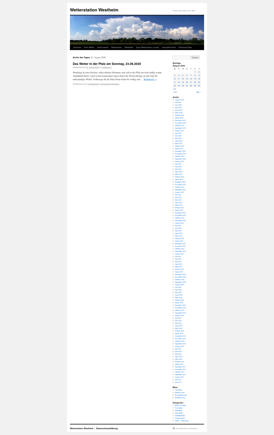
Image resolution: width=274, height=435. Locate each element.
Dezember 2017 (180, 367)
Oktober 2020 (179, 279)
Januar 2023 (179, 210)
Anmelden (178, 390)
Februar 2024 (179, 177)
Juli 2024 (178, 164)
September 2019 (180, 313)
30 (199, 85)
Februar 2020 (179, 300)
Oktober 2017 (179, 372)
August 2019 (179, 315)
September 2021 (180, 251)
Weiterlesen (150, 79)
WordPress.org (180, 397)
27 (187, 85)
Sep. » (198, 92)
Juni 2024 (178, 166)
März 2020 (178, 297)
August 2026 (179, 100)
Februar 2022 (179, 238)
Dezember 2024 (180, 151)
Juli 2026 (178, 102)
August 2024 (179, 161)
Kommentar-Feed (181, 395)
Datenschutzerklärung (107, 428)
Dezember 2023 (180, 182)
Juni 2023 (178, 197)
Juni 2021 (178, 259)
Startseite (77, 47)
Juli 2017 (178, 379)
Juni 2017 (178, 382)
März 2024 (178, 174)
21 (191, 82)
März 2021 (178, 266)
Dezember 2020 (180, 274)
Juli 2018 (178, 349)
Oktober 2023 (179, 187)
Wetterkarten (116, 47)
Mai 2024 (178, 169)
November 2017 (180, 369)
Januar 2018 (179, 364)
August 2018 (179, 346)
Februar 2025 (179, 146)
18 (179, 82)
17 (175, 82)
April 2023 (178, 202)
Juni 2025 (178, 135)
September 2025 (180, 128)
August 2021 (179, 254)
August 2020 (179, 284)
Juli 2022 (178, 225)
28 (191, 85)
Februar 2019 (179, 331)
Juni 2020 (178, 290)
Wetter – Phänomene (182, 420)
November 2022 (180, 215)
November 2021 (180, 246)
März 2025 (178, 143)
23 (199, 82)
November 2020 (180, 277)
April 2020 (178, 295)
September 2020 (180, 282)
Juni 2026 (178, 105)
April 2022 (178, 233)
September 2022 (180, 220)
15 (195, 78)
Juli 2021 (178, 256)
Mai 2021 (178, 261)
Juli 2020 (178, 287)
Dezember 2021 (180, 243)
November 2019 (180, 307)
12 (183, 78)
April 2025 (178, 141)
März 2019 (178, 328)
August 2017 (179, 377)
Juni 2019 (178, 320)
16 (199, 78)
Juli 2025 (178, 133)
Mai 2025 (178, 138)
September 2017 (180, 374)
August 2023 (179, 192)
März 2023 (178, 205)
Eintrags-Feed (179, 392)
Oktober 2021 (179, 248)
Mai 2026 (178, 107)
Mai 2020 (178, 292)
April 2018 (178, 356)
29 (195, 85)
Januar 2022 (179, 241)
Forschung (178, 408)
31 (175, 89)
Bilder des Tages (180, 405)
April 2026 (178, 110)
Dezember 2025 (180, 120)
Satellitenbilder (180, 415)
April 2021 (178, 264)
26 (183, 85)
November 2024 (180, 153)
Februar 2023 (179, 207)
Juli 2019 (178, 318)
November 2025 (180, 123)
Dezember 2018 (180, 336)
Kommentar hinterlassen (109, 84)
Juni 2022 (178, 228)
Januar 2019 (179, 333)
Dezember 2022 (180, 213)
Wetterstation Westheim (94, 10)
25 (179, 85)
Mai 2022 (178, 230)
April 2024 (178, 171)
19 (183, 82)
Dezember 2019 (180, 305)
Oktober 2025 (179, 125)
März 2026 (178, 112)
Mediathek (129, 47)
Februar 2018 (179, 361)
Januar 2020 (179, 302)
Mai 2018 (178, 354)
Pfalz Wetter (89, 47)
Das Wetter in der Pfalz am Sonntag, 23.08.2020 (107, 63)
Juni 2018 (178, 351)
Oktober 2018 (179, 341)
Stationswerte (102, 47)
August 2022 (179, 223)
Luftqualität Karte (169, 47)
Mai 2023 (178, 200)
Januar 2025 (179, 148)
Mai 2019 (178, 323)
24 (175, 85)
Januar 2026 (179, 118)
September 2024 (180, 159)
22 (195, 82)
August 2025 (179, 130)
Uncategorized (93, 84)
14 (191, 78)
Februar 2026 (179, 115)
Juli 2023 (178, 195)
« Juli (175, 92)
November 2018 (180, 338)
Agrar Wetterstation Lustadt (147, 47)
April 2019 (178, 325)
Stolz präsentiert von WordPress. (187, 428)
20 (187, 82)
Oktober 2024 (179, 156)
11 (179, 78)
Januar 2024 (179, 179)
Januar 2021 (179, 272)
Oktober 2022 (179, 218)
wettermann (107, 67)
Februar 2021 (179, 269)
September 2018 (180, 343)
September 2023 (180, 189)
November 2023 (180, 184)
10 (175, 78)
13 (187, 78)
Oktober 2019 (179, 310)
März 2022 (178, 236)
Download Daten (185, 47)
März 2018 (178, 359)
